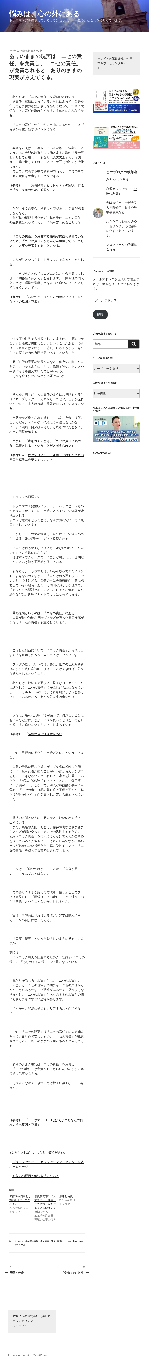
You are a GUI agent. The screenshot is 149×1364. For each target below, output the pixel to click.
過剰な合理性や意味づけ (45, 734)
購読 (100, 314)
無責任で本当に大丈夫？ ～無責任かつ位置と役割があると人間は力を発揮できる (45, 1204)
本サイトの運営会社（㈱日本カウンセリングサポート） (114, 63)
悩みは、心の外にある (44, 14)
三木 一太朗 (36, 50)
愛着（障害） (57, 1241)
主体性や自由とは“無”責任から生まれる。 (20, 1200)
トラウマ (19, 1241)
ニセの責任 (71, 1241)
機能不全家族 (31, 1241)
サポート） (20, 1325)
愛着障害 (44, 1241)
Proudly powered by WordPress (27, 1354)
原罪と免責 (66, 1196)
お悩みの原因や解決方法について (35, 1176)
